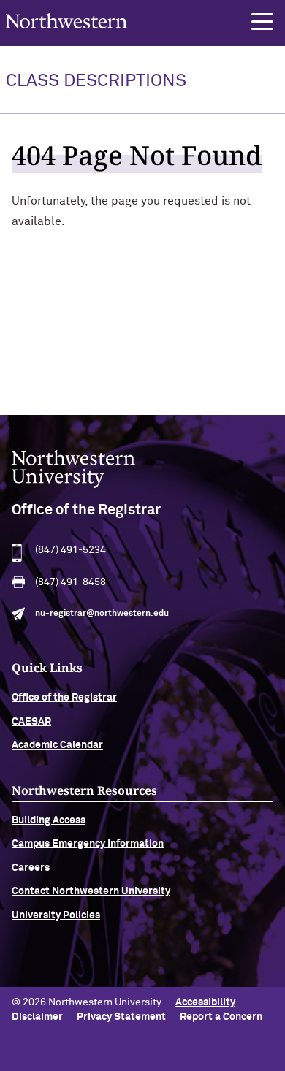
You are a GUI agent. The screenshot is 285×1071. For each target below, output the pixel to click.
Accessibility (205, 1002)
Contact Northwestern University (91, 891)
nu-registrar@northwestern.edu (102, 613)
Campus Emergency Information (88, 844)
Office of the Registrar (64, 698)
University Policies (56, 915)
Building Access (49, 820)
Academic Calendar (57, 745)
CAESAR (31, 722)
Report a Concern (221, 1017)
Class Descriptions (96, 81)
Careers (31, 868)
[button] (262, 22)
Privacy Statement (121, 1017)
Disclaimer (37, 1017)
